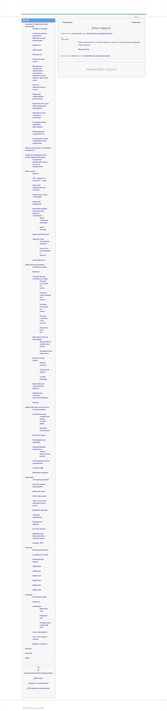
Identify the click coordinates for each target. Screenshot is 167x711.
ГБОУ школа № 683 (35, 708)
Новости (75, 56)
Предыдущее (66, 22)
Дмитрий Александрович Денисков (99, 33)
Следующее (136, 22)
